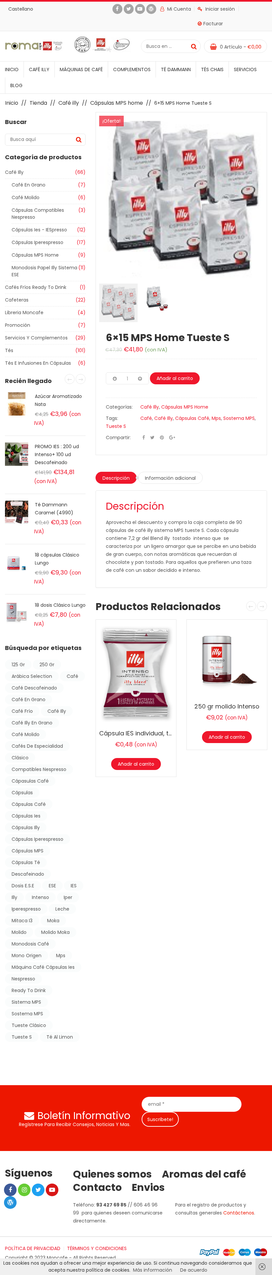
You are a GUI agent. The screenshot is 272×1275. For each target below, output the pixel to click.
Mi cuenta (178, 9)
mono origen (26, 955)
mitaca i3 (22, 920)
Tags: (112, 418)
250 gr (46, 664)
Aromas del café (204, 1174)
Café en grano (28, 185)
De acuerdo (193, 1270)
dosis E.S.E (23, 885)
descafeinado (28, 874)
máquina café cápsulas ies (43, 967)
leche (62, 909)
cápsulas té (26, 862)
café (72, 676)
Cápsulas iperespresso (37, 242)
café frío (22, 711)
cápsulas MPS (27, 850)
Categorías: (119, 407)
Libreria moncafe (24, 312)
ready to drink (29, 990)
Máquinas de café (81, 69)
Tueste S (22, 1037)
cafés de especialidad (37, 746)
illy (14, 897)
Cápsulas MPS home (116, 103)
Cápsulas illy (26, 827)
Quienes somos (112, 1174)
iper (68, 897)
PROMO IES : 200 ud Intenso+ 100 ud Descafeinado (57, 454)
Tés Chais (212, 69)
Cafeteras (17, 300)
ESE (52, 885)
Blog (16, 85)
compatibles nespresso (39, 769)
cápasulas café (30, 781)
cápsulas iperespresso (37, 839)
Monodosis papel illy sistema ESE (44, 271)
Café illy (39, 69)
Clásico (20, 757)
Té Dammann (176, 69)
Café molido (25, 197)
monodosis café (30, 944)
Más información (152, 1270)
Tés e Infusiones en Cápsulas (38, 363)
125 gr (18, 664)
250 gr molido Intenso (226, 706)
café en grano (28, 699)
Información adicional (170, 478)
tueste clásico (29, 1025)
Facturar (213, 23)
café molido (25, 734)
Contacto (97, 1187)
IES (74, 885)
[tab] (116, 478)
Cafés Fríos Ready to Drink (35, 287)
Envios (148, 1187)
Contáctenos (238, 1213)
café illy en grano (32, 722)
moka (53, 920)
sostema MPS (27, 1013)
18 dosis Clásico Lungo (60, 605)
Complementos (132, 69)
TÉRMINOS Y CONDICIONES (97, 1248)
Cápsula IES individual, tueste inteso (152, 733)
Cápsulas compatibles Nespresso (38, 213)
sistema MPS (26, 1002)
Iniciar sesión (220, 9)
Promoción (17, 325)
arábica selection (32, 676)
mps (60, 955)
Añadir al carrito (175, 378)
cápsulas (22, 792)
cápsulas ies (26, 816)
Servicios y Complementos (36, 337)
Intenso (40, 897)
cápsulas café (29, 804)
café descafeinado (34, 688)
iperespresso (26, 909)
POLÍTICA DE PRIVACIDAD (32, 1248)
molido (19, 932)
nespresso (23, 978)
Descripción (116, 478)
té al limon (59, 1037)
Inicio (12, 69)
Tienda (38, 103)
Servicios (245, 69)
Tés (9, 350)
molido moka (55, 932)
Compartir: (118, 437)
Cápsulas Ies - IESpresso (39, 229)
